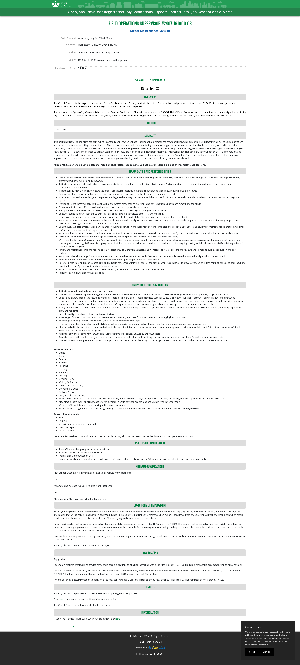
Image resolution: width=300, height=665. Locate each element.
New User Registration (105, 11)
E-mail (141, 641)
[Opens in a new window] (156, 647)
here (61, 599)
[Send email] (157, 88)
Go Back (139, 79)
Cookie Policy (264, 644)
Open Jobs (76, 11)
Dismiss (266, 652)
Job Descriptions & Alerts (212, 11)
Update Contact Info (172, 11)
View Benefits (157, 79)
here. (117, 618)
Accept (252, 652)
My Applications (140, 11)
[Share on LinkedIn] (151, 88)
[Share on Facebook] (142, 88)
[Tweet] (147, 88)
